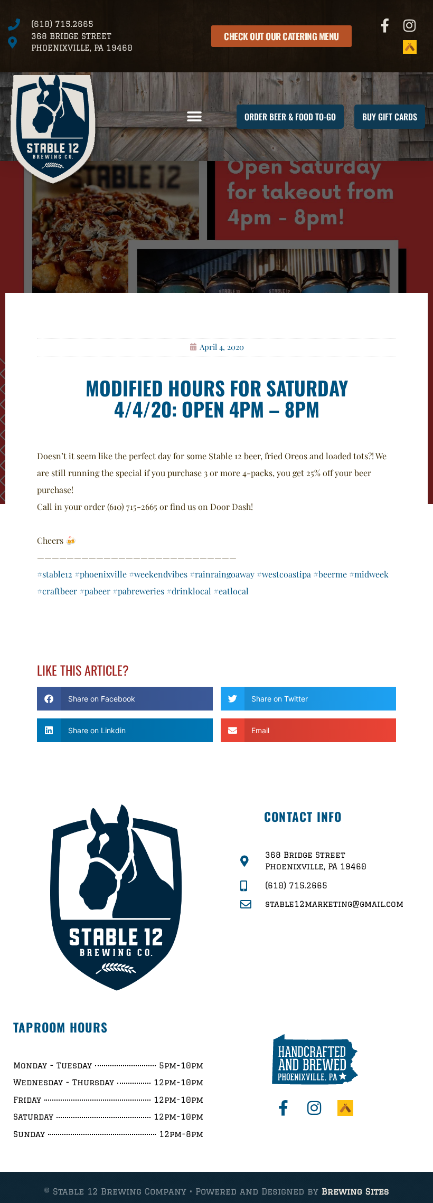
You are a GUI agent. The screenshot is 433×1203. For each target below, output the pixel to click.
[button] (194, 117)
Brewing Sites (355, 1191)
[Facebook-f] (385, 25)
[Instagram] (410, 25)
